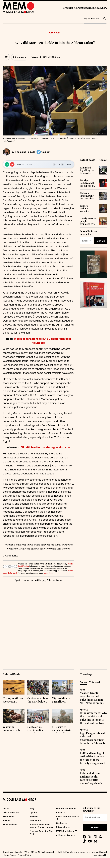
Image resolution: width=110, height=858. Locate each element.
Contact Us (61, 823)
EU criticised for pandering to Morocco (45, 447)
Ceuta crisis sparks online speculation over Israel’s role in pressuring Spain (37, 729)
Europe (6, 820)
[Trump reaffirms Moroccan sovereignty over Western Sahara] (13, 687)
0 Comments (19, 57)
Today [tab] (83, 682)
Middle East (9, 816)
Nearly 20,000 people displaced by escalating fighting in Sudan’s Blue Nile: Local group (88, 221)
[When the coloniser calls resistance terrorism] (13, 716)
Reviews (34, 816)
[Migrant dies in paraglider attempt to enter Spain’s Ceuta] (62, 687)
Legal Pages (10, 855)
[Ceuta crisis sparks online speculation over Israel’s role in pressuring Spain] (38, 716)
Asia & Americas (11, 812)
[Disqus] (38, 621)
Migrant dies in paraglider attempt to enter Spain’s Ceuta (62, 700)
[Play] (7, 164)
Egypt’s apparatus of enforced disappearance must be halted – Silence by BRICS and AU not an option (93, 738)
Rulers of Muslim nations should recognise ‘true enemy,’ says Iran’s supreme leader (91, 778)
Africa (6, 808)
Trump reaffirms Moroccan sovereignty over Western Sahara (13, 700)
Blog (32, 808)
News (82, 690)
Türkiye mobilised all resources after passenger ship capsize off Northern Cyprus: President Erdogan (88, 183)
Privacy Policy (63, 827)
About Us (60, 812)
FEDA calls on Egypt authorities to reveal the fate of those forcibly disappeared (92, 758)
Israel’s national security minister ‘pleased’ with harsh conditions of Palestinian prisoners (87, 208)
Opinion (54, 32)
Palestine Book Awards (67, 816)
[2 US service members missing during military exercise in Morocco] (62, 716)
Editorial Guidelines (66, 808)
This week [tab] (95, 682)
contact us (48, 573)
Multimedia (35, 820)
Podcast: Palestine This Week (41, 832)
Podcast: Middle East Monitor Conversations (41, 825)
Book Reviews (10, 824)
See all (103, 159)
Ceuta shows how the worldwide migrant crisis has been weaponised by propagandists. (38, 700)
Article (84, 710)
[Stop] (12, 164)
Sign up (101, 240)
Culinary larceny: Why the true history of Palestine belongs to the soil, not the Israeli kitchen (88, 196)
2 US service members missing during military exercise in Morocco (62, 729)
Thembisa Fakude (25, 151)
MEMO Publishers (65, 831)
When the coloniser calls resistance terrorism (11, 729)
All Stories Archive (65, 835)
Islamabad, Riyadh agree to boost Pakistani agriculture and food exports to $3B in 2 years (88, 170)
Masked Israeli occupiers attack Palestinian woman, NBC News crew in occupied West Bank (92, 698)
